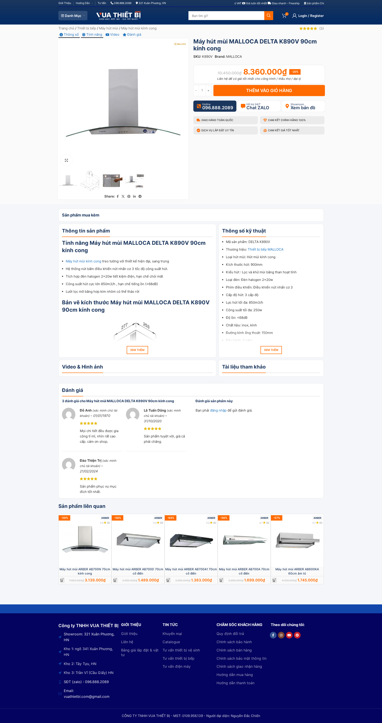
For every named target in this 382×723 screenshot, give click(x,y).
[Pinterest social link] (129, 197)
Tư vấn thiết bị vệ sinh (181, 650)
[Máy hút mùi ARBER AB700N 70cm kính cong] (85, 540)
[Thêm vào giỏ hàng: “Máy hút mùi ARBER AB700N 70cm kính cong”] (62, 580)
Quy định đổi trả (230, 633)
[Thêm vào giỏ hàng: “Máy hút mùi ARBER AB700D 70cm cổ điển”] (115, 580)
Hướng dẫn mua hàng (235, 674)
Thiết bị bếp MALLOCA (265, 249)
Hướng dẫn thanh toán (235, 683)
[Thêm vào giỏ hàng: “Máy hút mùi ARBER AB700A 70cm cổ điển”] (221, 580)
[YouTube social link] (289, 635)
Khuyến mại (172, 633)
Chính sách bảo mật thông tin (241, 658)
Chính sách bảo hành (234, 642)
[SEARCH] (268, 15)
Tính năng (93, 34)
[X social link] (123, 197)
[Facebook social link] (117, 197)
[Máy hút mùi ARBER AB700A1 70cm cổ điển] (191, 540)
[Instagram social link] (281, 635)
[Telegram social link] (140, 197)
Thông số (71, 34)
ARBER (105, 518)
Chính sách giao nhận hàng (239, 666)
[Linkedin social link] (134, 197)
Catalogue (171, 642)
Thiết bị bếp (86, 28)
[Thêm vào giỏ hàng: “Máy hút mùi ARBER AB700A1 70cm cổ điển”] (168, 580)
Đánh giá (133, 34)
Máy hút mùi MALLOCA (120, 243)
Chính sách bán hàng (234, 650)
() (321, 28)
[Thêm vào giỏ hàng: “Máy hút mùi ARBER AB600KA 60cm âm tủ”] (274, 580)
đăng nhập (218, 410)
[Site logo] (118, 15)
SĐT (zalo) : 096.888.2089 (86, 682)
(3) (108, 522)
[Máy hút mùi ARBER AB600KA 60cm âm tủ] (297, 540)
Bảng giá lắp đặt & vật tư (140, 652)
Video (114, 34)
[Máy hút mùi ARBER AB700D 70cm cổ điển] (138, 540)
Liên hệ (127, 642)
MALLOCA (234, 56)
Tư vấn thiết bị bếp (178, 658)
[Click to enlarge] (66, 160)
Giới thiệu (129, 633)
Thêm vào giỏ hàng (269, 90)
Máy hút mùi (108, 28)
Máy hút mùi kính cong (139, 28)
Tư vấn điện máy (177, 666)
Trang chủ (66, 28)
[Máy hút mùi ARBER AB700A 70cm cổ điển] (244, 540)
